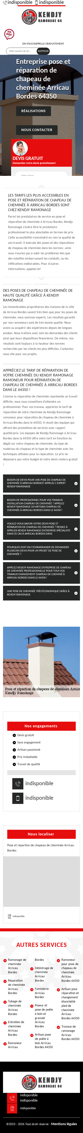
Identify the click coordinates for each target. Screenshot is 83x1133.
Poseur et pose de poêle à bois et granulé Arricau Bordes (44, 1016)
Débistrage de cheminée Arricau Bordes (44, 974)
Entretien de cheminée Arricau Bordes (16, 1028)
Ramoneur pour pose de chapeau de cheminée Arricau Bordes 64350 (70, 970)
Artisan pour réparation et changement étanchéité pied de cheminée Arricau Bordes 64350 (70, 1004)
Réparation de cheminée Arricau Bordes (16, 987)
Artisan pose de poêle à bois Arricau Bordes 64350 (44, 1041)
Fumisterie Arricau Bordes (42, 993)
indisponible (20, 2)
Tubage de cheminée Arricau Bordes (15, 1008)
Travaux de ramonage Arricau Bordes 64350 (70, 1033)
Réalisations (33, 111)
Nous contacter (36, 130)
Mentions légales (64, 1124)
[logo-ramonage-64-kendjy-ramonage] (41, 16)
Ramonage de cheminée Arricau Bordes (17, 966)
